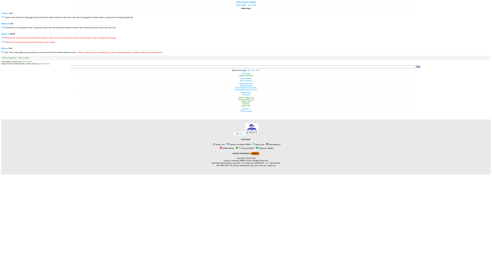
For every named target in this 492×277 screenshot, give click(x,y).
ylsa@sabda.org (246, 165)
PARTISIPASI (245, 153)
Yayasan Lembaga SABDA (240, 144)
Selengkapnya (274, 144)
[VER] (238, 5)
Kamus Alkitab (246, 78)
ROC (258, 70)
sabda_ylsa (220, 144)
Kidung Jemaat (246, 86)
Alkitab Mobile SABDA (246, 2)
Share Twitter (23, 58)
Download (246, 73)
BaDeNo (246, 104)
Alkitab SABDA (27, 61)
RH (253, 70)
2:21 (3, 17)
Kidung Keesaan (246, 83)
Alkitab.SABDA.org (246, 98)
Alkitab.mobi (246, 93)
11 (9, 34)
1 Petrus (4, 13)
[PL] (250, 5)
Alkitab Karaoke (44, 64)
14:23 (3, 27)
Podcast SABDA (247, 148)
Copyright (246, 95)
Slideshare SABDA (266, 148)
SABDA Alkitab (228, 148)
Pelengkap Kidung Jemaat (246, 90)
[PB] (254, 5)
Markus (4, 24)
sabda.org (272, 165)
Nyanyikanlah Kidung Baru (246, 88)
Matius (4, 34)
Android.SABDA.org (246, 100)
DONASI (255, 153)
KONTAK (236, 153)
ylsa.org (262, 165)
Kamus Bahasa (246, 81)
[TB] (244, 5)
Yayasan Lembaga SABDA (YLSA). (238, 161)
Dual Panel (247, 111)
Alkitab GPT (246, 106)
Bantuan (246, 109)
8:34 (3, 52)
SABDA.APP (246, 102)
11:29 (3, 37)
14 (9, 24)
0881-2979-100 (226, 165)
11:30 (3, 42)
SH (249, 70)
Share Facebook (9, 58)
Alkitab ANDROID (246, 76)
